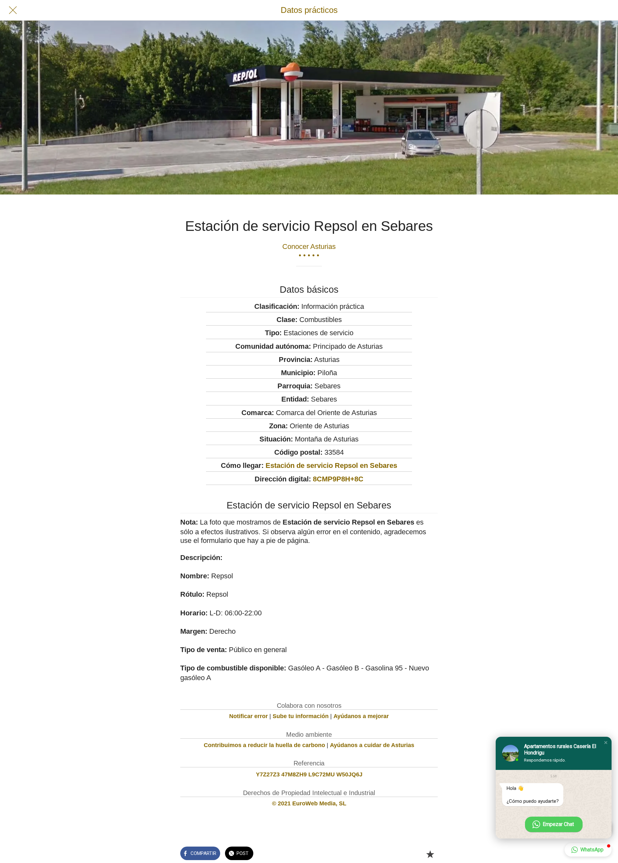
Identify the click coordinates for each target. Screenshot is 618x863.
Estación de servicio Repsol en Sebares (331, 465)
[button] (606, 742)
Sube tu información (301, 716)
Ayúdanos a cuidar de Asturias (372, 745)
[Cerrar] (13, 10)
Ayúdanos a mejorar (361, 716)
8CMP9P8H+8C (338, 479)
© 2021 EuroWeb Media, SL (309, 803)
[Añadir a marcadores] (430, 854)
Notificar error (248, 716)
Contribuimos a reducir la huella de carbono (264, 745)
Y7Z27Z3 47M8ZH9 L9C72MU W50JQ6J (309, 774)
